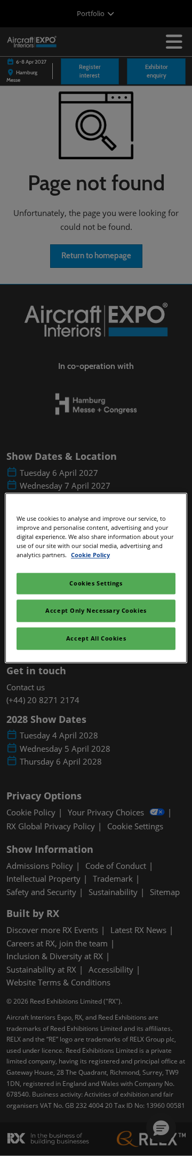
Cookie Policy (90, 555)
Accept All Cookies (96, 639)
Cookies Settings (95, 584)
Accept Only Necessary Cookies (96, 611)
